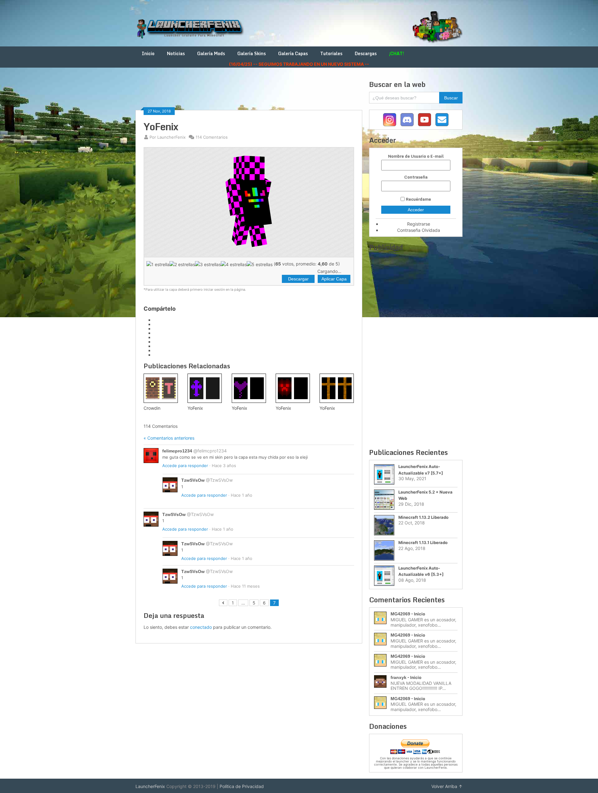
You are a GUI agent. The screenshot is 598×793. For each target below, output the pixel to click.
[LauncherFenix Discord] (407, 119)
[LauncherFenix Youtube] (424, 119)
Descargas (366, 53)
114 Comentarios (212, 137)
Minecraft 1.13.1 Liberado (423, 542)
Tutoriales (331, 53)
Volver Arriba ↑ (447, 786)
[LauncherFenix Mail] (442, 119)
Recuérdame (418, 199)
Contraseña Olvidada (418, 230)
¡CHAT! (396, 53)
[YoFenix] (204, 388)
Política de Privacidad (242, 786)
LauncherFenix (150, 786)
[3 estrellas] (208, 264)
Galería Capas (293, 53)
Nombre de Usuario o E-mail (416, 156)
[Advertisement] (248, 94)
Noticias (176, 53)
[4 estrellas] (234, 264)
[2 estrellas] (182, 264)
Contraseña (416, 177)
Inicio (148, 53)
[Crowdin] (161, 388)
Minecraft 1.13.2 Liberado (423, 517)
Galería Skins (251, 53)
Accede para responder (185, 465)
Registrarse (418, 224)
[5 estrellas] (260, 264)
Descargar (298, 278)
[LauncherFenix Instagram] (389, 119)
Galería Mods (211, 53)
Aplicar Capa (334, 278)
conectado (201, 627)
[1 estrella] (157, 264)
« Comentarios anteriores (169, 438)
